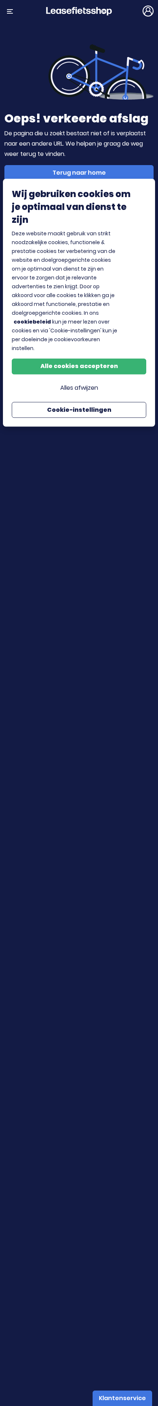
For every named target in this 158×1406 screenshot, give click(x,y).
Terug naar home (79, 172)
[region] (79, 303)
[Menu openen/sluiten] (9, 11)
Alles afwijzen (79, 388)
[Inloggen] (148, 11)
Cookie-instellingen (79, 410)
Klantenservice (122, 1398)
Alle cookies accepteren (79, 366)
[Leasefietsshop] (79, 11)
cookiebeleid (32, 321)
